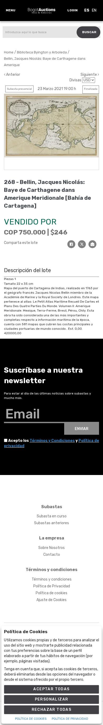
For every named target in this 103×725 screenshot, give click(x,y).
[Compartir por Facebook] (71, 244)
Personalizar (51, 699)
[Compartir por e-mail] (92, 244)
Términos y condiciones (52, 579)
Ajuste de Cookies (51, 600)
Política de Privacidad (51, 586)
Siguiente (89, 74)
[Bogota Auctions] (41, 10)
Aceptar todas (51, 689)
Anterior (12, 74)
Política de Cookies (30, 719)
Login (72, 10)
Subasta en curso (52, 516)
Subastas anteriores (51, 523)
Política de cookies (51, 593)
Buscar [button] (89, 32)
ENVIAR (81, 429)
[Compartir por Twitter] (82, 244)
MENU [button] (10, 10)
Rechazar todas (52, 709)
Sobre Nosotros (51, 548)
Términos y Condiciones (52, 440)
